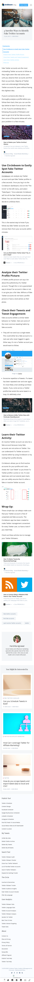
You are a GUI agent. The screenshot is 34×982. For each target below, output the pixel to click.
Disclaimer (5, 949)
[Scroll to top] (4, 980)
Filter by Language (7, 895)
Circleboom (6, 176)
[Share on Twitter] (8, 980)
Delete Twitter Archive (8, 841)
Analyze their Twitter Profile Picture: (13, 54)
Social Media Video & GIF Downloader (13, 826)
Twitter (20, 373)
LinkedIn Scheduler (7, 816)
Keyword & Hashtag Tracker (10, 873)
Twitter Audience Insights (9, 888)
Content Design (6, 806)
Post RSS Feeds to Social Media (11, 822)
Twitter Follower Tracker (9, 885)
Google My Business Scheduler (11, 813)
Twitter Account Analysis (9, 911)
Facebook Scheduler (7, 809)
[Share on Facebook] (12, 980)
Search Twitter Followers (9, 870)
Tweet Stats (5, 927)
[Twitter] (12, 973)
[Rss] (22, 973)
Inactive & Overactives (8, 882)
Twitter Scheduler (7, 803)
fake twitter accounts (9, 614)
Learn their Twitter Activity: (11, 60)
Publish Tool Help (7, 958)
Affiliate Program (7, 955)
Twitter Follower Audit (8, 857)
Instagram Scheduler (8, 819)
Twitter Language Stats (8, 907)
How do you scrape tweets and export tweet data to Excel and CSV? (16, 783)
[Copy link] (29, 980)
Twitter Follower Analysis (9, 914)
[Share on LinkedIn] (21, 980)
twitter (27, 623)
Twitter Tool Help (7, 961)
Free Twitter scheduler (11, 698)
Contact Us (5, 936)
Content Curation (7, 829)
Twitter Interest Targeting (9, 923)
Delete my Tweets (7, 844)
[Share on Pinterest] (16, 980)
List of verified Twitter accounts (11, 866)
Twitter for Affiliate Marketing (14, 736)
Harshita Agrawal (17, 646)
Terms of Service (7, 945)
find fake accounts (8, 618)
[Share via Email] (25, 980)
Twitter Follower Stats (8, 904)
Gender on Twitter (7, 917)
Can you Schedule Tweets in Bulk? (15, 702)
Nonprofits (5, 952)
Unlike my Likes (6, 838)
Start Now (23, 5)
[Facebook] (14, 973)
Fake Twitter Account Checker (10, 892)
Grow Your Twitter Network (10, 863)
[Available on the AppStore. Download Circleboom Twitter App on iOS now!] (17, 977)
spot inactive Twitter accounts (12, 623)
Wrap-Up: (6, 62)
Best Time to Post (7, 920)
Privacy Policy (6, 942)
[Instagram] (17, 973)
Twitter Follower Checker (9, 860)
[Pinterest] (20, 973)
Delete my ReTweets (8, 848)
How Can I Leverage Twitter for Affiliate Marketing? (16, 744)
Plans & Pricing (6, 939)
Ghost (23, 970)
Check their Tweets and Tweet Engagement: (16, 57)
